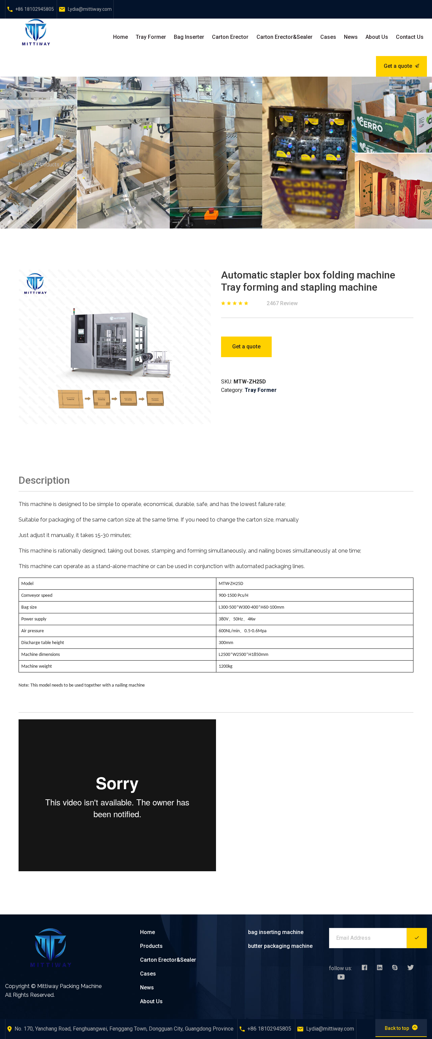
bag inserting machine (275, 932)
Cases (328, 37)
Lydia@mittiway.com (90, 9)
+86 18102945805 (34, 9)
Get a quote (398, 66)
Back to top (397, 1028)
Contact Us (410, 37)
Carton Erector (230, 37)
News (351, 37)
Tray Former (151, 37)
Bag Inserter (189, 37)
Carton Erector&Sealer (284, 37)
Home (120, 37)
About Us (377, 37)
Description (44, 480)
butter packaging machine (280, 946)
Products (48, 164)
